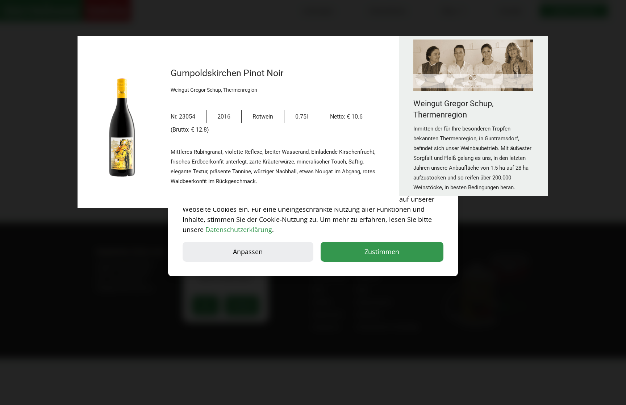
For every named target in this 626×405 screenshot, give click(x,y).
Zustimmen (381, 251)
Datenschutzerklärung (238, 229)
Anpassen (248, 251)
